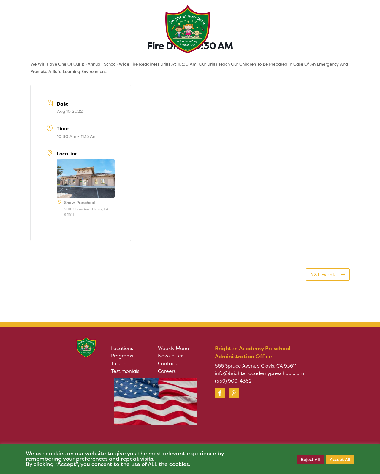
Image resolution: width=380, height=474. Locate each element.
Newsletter (170, 356)
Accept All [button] (340, 459)
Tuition (118, 363)
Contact (167, 363)
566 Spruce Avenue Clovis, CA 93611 (256, 366)
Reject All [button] (310, 459)
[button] (81, 20)
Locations (122, 348)
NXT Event (322, 274)
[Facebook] (220, 393)
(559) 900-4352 (233, 381)
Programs (122, 356)
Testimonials (125, 371)
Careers (167, 371)
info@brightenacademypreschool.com (259, 373)
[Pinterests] (234, 393)
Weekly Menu (173, 348)
